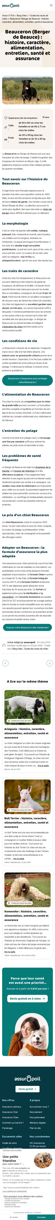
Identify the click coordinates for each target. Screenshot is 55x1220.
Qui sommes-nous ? (39, 1106)
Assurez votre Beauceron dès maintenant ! (27, 627)
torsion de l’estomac (24, 471)
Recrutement (36, 1112)
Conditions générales (12, 1148)
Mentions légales (38, 1122)
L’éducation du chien (12, 326)
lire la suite (43, 765)
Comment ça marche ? (13, 1122)
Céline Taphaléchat (12, 862)
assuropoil (29, 642)
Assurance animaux (11, 1106)
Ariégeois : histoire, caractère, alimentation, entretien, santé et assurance (26, 733)
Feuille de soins (9, 1143)
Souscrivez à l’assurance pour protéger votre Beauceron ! (27, 380)
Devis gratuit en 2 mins (25, 998)
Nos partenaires (37, 1117)
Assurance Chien (10, 1117)
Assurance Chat (10, 1112)
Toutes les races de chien (36, 648)
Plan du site (35, 1128)
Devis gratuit (26, 1089)
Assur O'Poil (8, 15)
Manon (7, 769)
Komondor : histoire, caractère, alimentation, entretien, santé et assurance (26, 916)
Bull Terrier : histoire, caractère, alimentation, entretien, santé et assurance (26, 822)
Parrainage (7, 1128)
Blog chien (22, 15)
